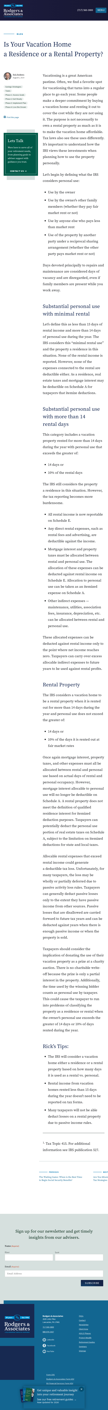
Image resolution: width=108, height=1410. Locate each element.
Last (57, 1252)
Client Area (83, 1329)
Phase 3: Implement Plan (15, 103)
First (7, 1252)
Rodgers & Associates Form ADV (60, 1379)
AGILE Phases (85, 1333)
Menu (101, 10)
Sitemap (82, 1350)
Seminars (83, 1346)
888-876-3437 (48, 1331)
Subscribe (92, 1283)
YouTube (50, 1351)
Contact (82, 1320)
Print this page (12, 117)
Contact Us (17, 171)
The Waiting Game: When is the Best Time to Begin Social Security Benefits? (60, 1178)
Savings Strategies (13, 86)
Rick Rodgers (18, 74)
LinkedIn (50, 1339)
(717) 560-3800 (85, 10)
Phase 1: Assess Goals (14, 94)
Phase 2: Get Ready (13, 99)
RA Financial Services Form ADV (59, 1383)
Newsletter (84, 1324)
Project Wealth (85, 1337)
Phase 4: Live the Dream (15, 107)
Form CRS (50, 1374)
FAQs (81, 1316)
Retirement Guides (87, 1342)
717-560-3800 (48, 1327)
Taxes (7, 90)
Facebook (51, 1345)
